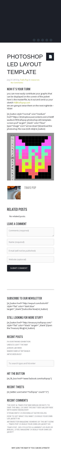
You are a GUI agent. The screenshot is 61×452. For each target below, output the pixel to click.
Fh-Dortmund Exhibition (18, 341)
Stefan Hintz (13, 413)
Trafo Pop (21, 7)
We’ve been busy (14, 354)
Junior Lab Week (14, 348)
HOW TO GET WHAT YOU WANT (20, 416)
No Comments (17, 82)
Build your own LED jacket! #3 (36, 424)
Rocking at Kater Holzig (35, 413)
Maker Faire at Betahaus (18, 351)
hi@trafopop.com (21, 102)
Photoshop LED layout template (25, 64)
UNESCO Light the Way (17, 344)
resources (35, 80)
